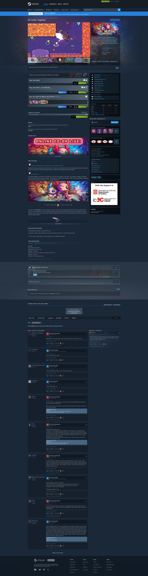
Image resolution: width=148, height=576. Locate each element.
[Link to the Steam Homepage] (33, 5)
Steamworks (72, 567)
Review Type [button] (31, 318)
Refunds (95, 572)
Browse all (84, 112)
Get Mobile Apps (110, 564)
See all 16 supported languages (97, 114)
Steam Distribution (74, 569)
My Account (109, 569)
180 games (34, 478)
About (60, 4)
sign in (111, 1)
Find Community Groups (97, 172)
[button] (30, 10)
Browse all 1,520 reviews (58, 552)
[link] (73, 92)
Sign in (30, 67)
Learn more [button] (114, 122)
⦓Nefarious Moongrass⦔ (37, 333)
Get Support (109, 567)
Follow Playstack (39, 271)
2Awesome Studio (106, 52)
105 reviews (34, 335)
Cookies (95, 569)
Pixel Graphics (112, 61)
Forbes (29, 126)
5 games (33, 501)
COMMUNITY (53, 4)
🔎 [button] (86, 183)
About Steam (73, 562)
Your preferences (116, 304)
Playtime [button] (67, 318)
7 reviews (33, 456)
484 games (34, 334)
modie (33, 500)
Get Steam (109, 562)
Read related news (96, 167)
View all (118, 289)
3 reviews (33, 503)
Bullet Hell (99, 61)
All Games (30, 18)
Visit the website (95, 159)
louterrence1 (35, 520)
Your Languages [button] (35, 322)
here (53, 293)
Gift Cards (72, 572)
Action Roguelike (106, 61)
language (116, 1)
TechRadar (30, 130)
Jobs (84, 564)
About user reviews (108, 304)
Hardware (85, 567)
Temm (33, 423)
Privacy (95, 562)
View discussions (95, 169)
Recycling (85, 569)
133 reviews (34, 523)
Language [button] (50, 318)
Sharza (33, 396)
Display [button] (73, 318)
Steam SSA (72, 564)
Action (95, 150)
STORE (46, 4)
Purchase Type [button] (41, 318)
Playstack (104, 54)
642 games (34, 425)
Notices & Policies (97, 567)
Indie (99, 150)
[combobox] (100, 9)
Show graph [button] (115, 318)
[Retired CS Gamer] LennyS (38, 477)
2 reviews (33, 366)
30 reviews (34, 426)
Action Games (36, 18)
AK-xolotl (40, 89)
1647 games (34, 522)
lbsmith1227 (35, 349)
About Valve (85, 562)
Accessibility (96, 564)
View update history (96, 165)
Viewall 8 (116, 141)
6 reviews (33, 382)
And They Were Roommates (38, 365)
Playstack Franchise (44, 18)
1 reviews (33, 351)
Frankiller (34, 455)
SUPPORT (66, 4)
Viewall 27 (116, 131)
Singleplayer (94, 61)
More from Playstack (40, 267)
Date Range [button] (58, 318)
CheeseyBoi (34, 380)
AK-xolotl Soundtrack (48, 89)
